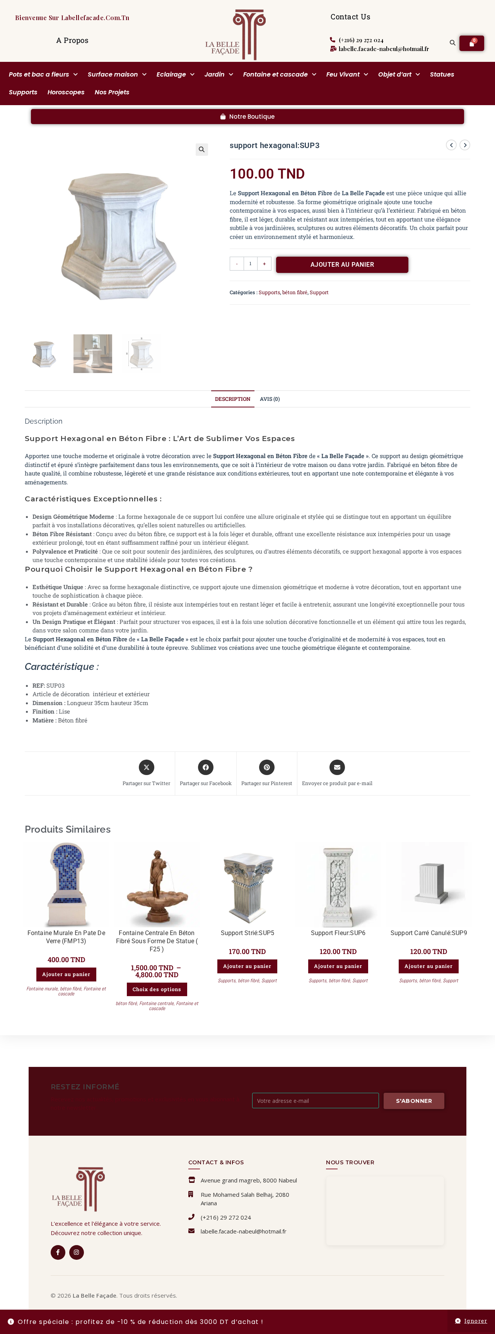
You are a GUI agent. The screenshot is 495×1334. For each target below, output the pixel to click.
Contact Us (350, 16)
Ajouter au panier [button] (66, 974)
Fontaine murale (42, 988)
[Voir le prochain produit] (464, 145)
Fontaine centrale (156, 1003)
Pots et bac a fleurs (39, 74)
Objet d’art (394, 74)
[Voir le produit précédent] (451, 145)
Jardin (215, 74)
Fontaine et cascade (275, 74)
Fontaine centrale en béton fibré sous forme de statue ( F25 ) (157, 941)
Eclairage (171, 74)
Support (319, 292)
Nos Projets (112, 92)
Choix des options (157, 989)
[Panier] (471, 43)
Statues (442, 74)
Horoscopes (66, 92)
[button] (43, 74)
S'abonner (414, 1100)
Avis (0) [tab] (270, 398)
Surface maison (113, 74)
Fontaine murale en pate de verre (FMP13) (66, 937)
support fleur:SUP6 (338, 933)
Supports (23, 92)
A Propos (72, 40)
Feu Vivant (343, 74)
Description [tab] (233, 398)
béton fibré (294, 292)
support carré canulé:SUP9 (429, 933)
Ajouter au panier (342, 264)
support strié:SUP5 (248, 933)
